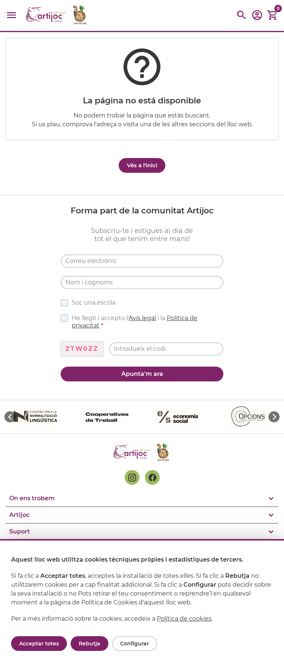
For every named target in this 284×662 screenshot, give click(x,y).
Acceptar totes (39, 643)
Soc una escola (93, 302)
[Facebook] (152, 477)
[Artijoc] (57, 15)
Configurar (134, 643)
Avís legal (142, 318)
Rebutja (89, 643)
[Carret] (272, 15)
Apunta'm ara (142, 373)
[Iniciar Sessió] (257, 17)
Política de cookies (184, 618)
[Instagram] (132, 477)
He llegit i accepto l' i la (134, 322)
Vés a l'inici (142, 165)
